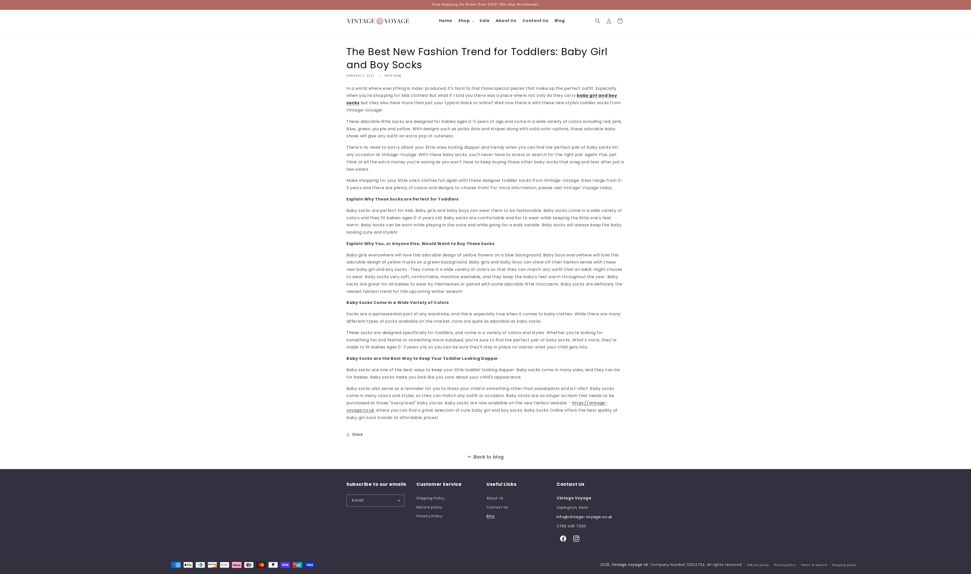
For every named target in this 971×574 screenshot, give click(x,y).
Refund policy (429, 507)
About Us (495, 498)
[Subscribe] (398, 500)
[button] (465, 21)
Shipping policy (844, 565)
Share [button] (357, 434)
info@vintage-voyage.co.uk (584, 516)
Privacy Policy (429, 516)
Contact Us (497, 507)
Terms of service (814, 565)
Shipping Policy (430, 498)
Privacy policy (785, 565)
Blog (490, 516)
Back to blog (489, 457)
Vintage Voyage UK (630, 564)
